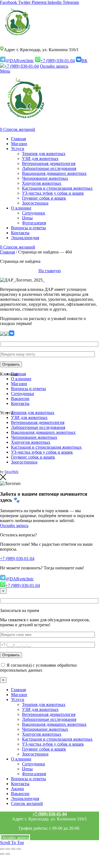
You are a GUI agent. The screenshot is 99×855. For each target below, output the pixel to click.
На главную (49, 270)
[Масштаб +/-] (18, 849)
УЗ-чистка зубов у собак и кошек (42, 452)
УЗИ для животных (29, 417)
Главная (7, 252)
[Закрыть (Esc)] (2, 849)
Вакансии (20, 398)
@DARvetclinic (20, 60)
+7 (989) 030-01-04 (57, 60)
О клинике (21, 378)
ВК (84, 60)
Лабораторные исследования (38, 427)
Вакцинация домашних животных (43, 432)
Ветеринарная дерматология (37, 422)
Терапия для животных (32, 412)
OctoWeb (11, 472)
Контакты (20, 403)
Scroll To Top (12, 842)
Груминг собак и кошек (33, 457)
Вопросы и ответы (28, 388)
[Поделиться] (8, 849)
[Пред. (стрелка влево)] (2, 854)
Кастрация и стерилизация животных (46, 447)
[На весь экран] (13, 849)
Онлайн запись (54, 66)
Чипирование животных (34, 437)
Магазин (19, 383)
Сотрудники (22, 393)
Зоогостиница (24, 462)
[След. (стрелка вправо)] (8, 854)
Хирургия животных (30, 442)
